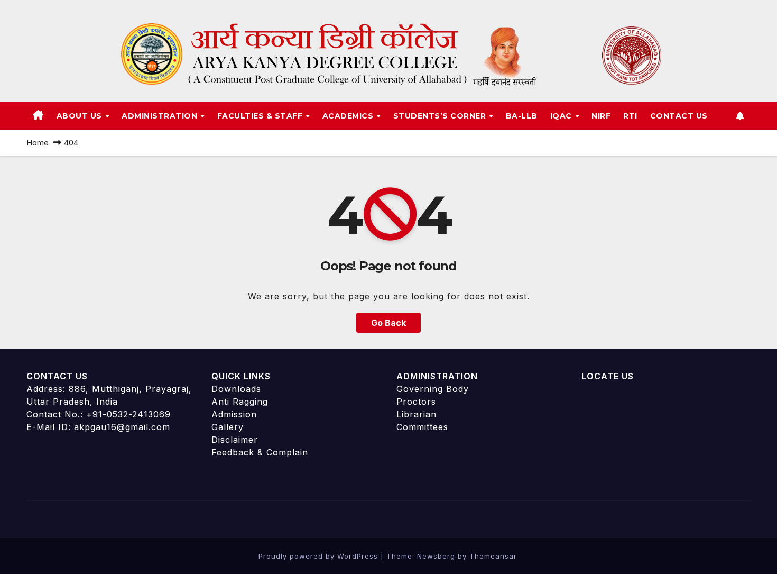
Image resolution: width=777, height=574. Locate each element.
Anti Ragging (239, 401)
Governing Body (432, 389)
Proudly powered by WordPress (319, 556)
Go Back (388, 322)
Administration (161, 116)
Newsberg (436, 556)
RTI (630, 116)
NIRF (600, 116)
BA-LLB (522, 116)
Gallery (227, 427)
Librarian (416, 414)
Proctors (416, 401)
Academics (349, 116)
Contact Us (679, 116)
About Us (81, 116)
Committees (422, 427)
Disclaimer (234, 439)
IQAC (562, 116)
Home (37, 143)
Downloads (236, 389)
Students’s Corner (440, 116)
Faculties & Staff (261, 116)
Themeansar (492, 556)
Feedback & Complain (259, 452)
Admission (234, 414)
